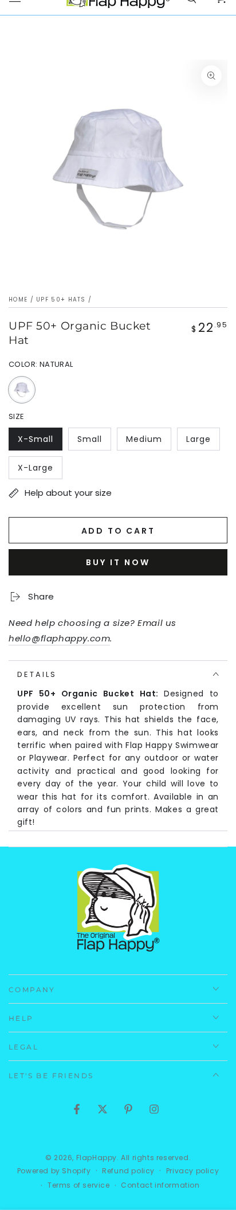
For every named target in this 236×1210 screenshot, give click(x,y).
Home (18, 299)
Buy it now (118, 562)
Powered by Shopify (54, 1171)
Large (203, 442)
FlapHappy (96, 1157)
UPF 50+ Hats (61, 299)
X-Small (39, 442)
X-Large (39, 470)
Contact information (160, 1185)
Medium (148, 442)
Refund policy (128, 1171)
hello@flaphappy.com (59, 638)
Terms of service (79, 1185)
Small (94, 442)
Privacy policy (192, 1171)
